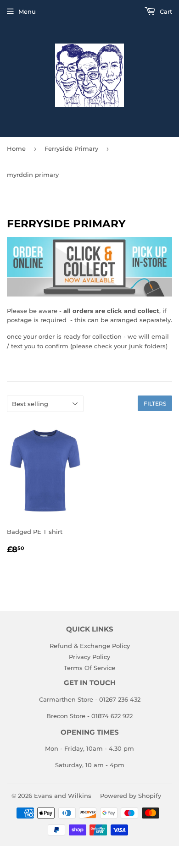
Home (16, 148)
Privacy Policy (89, 656)
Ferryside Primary (71, 148)
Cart (165, 11)
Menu (27, 11)
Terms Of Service (89, 667)
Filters (155, 403)
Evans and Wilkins (62, 795)
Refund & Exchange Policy (90, 645)
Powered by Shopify (130, 795)
